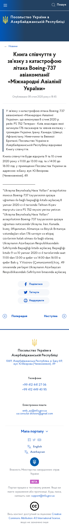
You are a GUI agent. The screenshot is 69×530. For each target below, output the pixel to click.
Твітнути (34, 292)
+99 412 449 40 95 (34, 389)
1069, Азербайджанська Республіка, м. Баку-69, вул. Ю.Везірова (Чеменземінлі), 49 (34, 362)
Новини (13, 46)
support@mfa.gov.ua (42, 496)
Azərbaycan (37, 452)
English (37, 446)
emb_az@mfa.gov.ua (34, 410)
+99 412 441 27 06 (34, 384)
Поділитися (35, 284)
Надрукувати (36, 300)
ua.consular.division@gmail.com (34, 413)
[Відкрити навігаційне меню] (5, 5)
